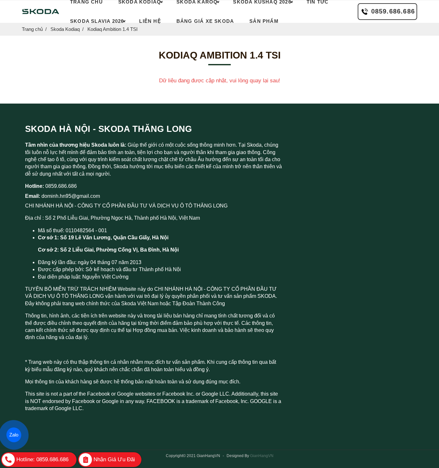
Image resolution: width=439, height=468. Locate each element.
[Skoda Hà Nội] (40, 11)
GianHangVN (261, 456)
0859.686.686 (393, 11)
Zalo (13, 434)
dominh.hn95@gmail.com (70, 196)
